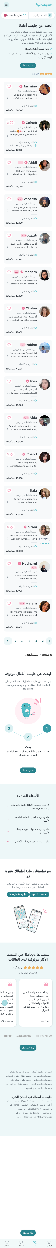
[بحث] (50, 15)
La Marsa (14, 1104)
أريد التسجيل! (28, 1047)
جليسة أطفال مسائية (43, 1080)
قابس (42, 1104)
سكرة (8, 1100)
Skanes (28, 1117)
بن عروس (47, 1109)
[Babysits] (44, 4)
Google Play (16, 894)
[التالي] (8, 641)
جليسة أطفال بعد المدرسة (17, 1084)
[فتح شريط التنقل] (6, 5)
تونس (49, 1100)
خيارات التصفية (14, 15)
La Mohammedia (43, 1117)
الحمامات (34, 1104)
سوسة (33, 1100)
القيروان (24, 1100)
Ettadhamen (34, 1109)
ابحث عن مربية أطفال (20, 1072)
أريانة (49, 1104)
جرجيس (22, 1109)
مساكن (25, 1113)
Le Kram (34, 1113)
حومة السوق (46, 1113)
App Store (37, 894)
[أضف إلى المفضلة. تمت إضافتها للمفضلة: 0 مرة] (9, 86)
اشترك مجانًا (28, 65)
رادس (19, 1117)
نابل (18, 1113)
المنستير (24, 1104)
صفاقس (41, 1100)
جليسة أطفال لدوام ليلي (21, 1080)
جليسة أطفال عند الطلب (41, 1084)
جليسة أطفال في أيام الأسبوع (39, 1088)
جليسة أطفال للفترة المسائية (19, 1076)
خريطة (26, 1232)
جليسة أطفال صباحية (43, 1076)
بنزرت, (16, 1100)
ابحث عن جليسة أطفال (42, 1072)
